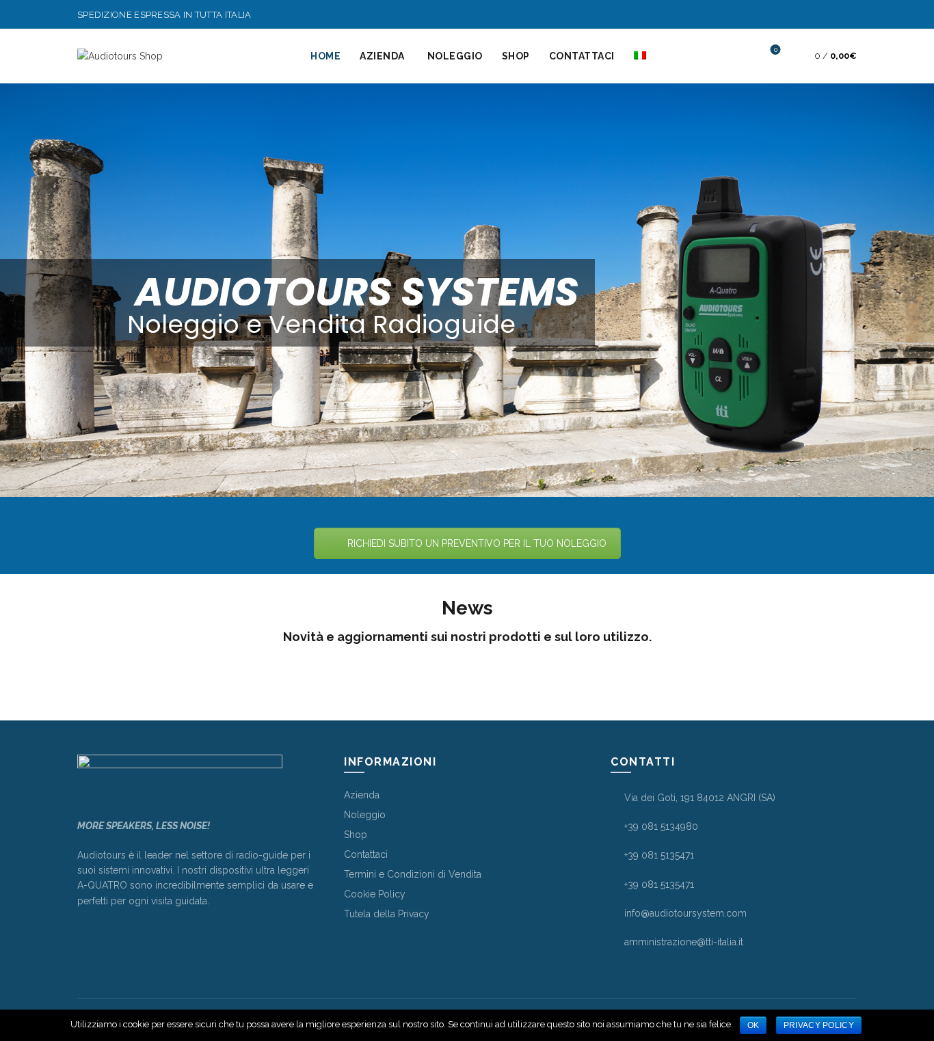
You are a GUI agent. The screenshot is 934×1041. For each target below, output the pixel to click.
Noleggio (365, 814)
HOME (325, 56)
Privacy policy (819, 1025)
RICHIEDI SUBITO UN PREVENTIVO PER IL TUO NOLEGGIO (476, 543)
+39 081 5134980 (661, 826)
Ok (753, 1025)
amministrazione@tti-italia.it (683, 941)
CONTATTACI (582, 56)
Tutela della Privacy (386, 913)
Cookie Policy (374, 894)
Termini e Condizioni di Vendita (412, 874)
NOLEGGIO (455, 56)
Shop (355, 834)
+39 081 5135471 (659, 855)
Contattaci (366, 854)
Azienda (361, 794)
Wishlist (775, 49)
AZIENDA (382, 56)
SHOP (516, 56)
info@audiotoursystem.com (685, 913)
